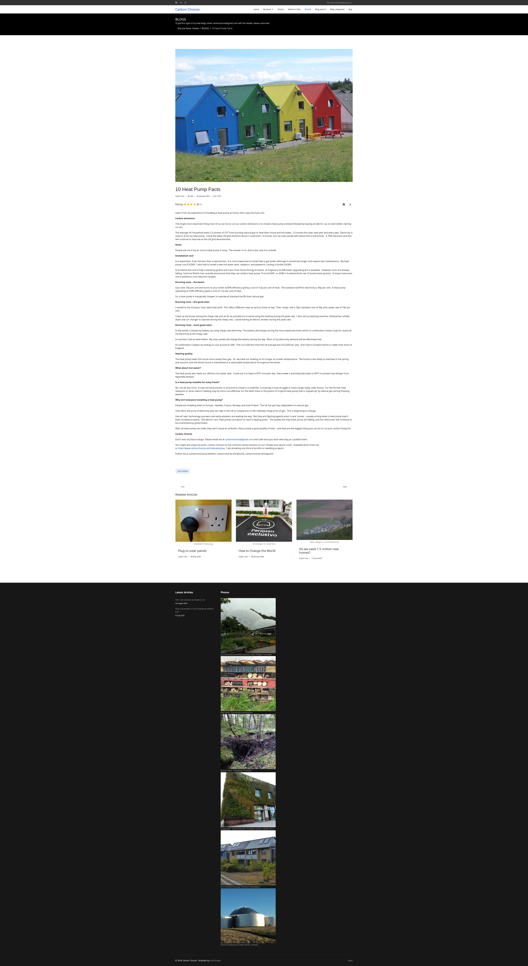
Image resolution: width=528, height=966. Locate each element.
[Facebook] (176, 2)
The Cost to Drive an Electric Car (190, 601)
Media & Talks (294, 9)
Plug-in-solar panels (192, 551)
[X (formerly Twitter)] (350, 204)
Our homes (183, 471)
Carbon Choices (187, 9)
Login (350, 960)
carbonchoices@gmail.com (340, 3)
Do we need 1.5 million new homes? (319, 550)
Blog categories (337, 9)
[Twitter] (181, 2)
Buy (350, 9)
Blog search (320, 9)
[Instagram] (185, 2)
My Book (267, 9)
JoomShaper (215, 960)
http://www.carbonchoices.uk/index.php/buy (201, 448)
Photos (281, 9)
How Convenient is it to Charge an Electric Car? (194, 612)
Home (256, 9)
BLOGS (308, 9)
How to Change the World (257, 551)
